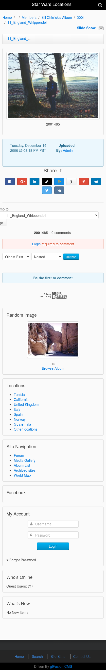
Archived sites (24, 470)
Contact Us (81, 656)
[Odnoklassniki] (71, 181)
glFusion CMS (61, 666)
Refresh (71, 257)
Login (36, 243)
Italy (17, 409)
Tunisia (19, 394)
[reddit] (96, 181)
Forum (19, 455)
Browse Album (53, 368)
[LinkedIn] (34, 181)
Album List (22, 465)
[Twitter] (47, 190)
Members (29, 17)
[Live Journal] (47, 181)
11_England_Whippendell (27, 22)
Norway (20, 419)
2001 (81, 17)
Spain (18, 414)
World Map (22, 475)
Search (38, 656)
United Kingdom (26, 404)
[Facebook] (10, 181)
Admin (68, 150)
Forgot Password (22, 559)
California (21, 399)
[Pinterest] (84, 181)
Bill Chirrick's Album (56, 17)
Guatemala (22, 424)
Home (7, 17)
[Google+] (22, 181)
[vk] (59, 190)
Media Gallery (24, 460)
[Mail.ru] (59, 181)
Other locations (25, 429)
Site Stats (58, 656)
